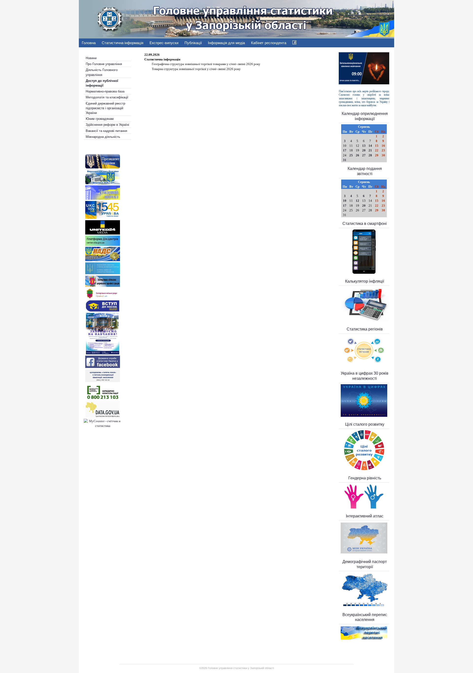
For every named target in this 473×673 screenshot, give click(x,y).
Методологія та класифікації (107, 97)
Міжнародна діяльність (103, 137)
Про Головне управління (104, 64)
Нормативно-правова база (105, 91)
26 (357, 155)
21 (370, 150)
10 (344, 200)
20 (364, 150)
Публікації (193, 43)
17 (344, 150)
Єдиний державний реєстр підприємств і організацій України (105, 108)
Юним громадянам (100, 119)
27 (364, 155)
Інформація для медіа (226, 43)
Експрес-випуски (164, 43)
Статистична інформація (122, 43)
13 (364, 145)
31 (344, 160)
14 (370, 145)
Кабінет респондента (268, 43)
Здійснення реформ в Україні (107, 125)
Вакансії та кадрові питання (106, 131)
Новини (91, 58)
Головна (89, 43)
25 (351, 155)
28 (370, 155)
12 (357, 200)
